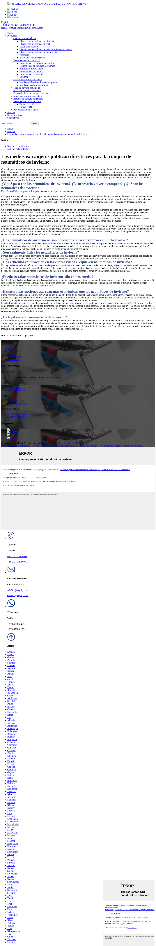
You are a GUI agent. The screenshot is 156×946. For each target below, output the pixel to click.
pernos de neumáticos (134, 446)
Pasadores (24, 55)
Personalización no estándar (33, 57)
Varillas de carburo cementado (27, 79)
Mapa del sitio (64, 443)
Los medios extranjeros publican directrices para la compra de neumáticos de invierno (48, 134)
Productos (12, 35)
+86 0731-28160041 (17, 556)
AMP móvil (78, 443)
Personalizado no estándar (25, 109)
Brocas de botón (27, 104)
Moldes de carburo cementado (27, 96)
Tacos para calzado (29, 46)
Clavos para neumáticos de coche (35, 44)
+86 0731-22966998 (17, 561)
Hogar (10, 33)
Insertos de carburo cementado (15, 446)
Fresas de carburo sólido (31, 68)
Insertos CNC (38, 446)
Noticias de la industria (18, 146)
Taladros (24, 76)
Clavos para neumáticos (24, 38)
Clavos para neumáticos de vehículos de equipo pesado (46, 49)
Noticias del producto (17, 149)
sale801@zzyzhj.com (17, 590)
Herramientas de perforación (27, 101)
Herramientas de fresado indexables (37, 63)
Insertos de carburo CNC (91, 446)
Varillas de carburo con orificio (34, 85)
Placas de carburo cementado (27, 90)
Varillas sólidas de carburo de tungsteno (38, 82)
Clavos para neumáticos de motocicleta (38, 52)
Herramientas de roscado (31, 71)
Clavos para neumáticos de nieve (62, 446)
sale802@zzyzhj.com (17, 595)
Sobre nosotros (14, 115)
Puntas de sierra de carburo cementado (31, 93)
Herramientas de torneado (32, 74)
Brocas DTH (26, 107)
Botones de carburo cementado (28, 98)
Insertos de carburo (113, 446)
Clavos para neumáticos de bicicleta (37, 41)
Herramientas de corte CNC (26, 60)
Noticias (11, 112)
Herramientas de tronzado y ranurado (37, 66)
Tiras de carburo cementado (26, 87)
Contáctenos (13, 118)
